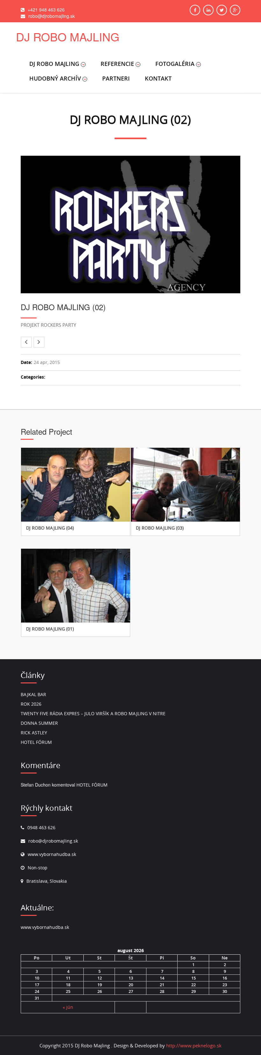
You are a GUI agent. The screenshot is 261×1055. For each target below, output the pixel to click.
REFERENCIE (117, 64)
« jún (68, 1007)
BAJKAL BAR (33, 694)
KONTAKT (158, 78)
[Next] (39, 342)
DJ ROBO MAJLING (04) (50, 528)
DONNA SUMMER (39, 723)
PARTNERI (116, 78)
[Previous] (26, 342)
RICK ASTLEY (34, 733)
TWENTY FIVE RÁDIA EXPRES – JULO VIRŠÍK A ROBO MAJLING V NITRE (93, 713)
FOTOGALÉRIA (174, 64)
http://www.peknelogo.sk (194, 1045)
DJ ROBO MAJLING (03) (160, 528)
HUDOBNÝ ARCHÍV (55, 78)
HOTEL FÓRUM (36, 742)
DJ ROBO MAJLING (54, 64)
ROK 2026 (31, 704)
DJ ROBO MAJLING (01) (50, 629)
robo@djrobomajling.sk (53, 841)
